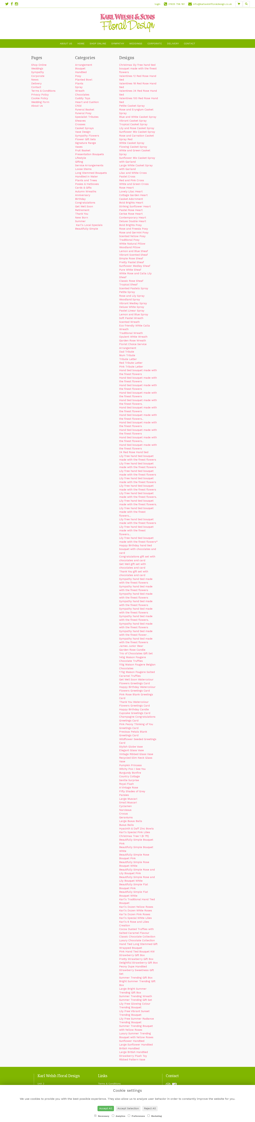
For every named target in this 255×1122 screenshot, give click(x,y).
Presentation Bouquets (89, 154)
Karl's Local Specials (89, 225)
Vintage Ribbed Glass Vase (136, 754)
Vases (79, 146)
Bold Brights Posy (130, 225)
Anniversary (82, 195)
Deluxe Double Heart (132, 221)
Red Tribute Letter (131, 362)
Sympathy (117, 43)
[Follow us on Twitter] (8, 4)
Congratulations (85, 202)
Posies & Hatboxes (87, 184)
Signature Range (85, 143)
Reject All (150, 1108)
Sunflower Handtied (131, 1041)
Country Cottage (129, 776)
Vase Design (83, 131)
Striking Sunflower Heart (135, 206)
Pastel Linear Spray (131, 310)
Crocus (123, 813)
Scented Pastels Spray (133, 288)
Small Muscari (128, 802)
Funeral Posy (83, 113)
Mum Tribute (127, 355)
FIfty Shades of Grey (132, 791)
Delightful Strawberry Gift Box (138, 962)
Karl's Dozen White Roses (135, 910)
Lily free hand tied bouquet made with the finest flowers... (136, 512)
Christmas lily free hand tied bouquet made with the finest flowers (138, 68)
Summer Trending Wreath (135, 996)
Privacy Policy (40, 94)
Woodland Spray (129, 299)
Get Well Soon (84, 206)
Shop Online (98, 43)
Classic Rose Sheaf (131, 280)
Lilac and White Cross (133, 172)
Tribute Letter (128, 359)
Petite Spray (127, 292)
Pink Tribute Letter (131, 366)
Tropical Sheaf (128, 284)
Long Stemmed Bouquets (91, 172)
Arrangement (83, 64)
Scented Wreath (129, 322)
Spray (79, 87)
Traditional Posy (129, 239)
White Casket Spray (131, 143)
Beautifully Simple (86, 228)
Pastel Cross (127, 176)
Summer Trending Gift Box (135, 977)
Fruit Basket (82, 150)
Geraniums (126, 817)
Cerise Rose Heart (131, 213)
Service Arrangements (89, 165)
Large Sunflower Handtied (136, 1044)
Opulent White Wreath (133, 336)
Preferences (138, 1116)
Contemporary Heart (132, 217)
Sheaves (80, 120)
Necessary (103, 1116)
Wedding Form (40, 102)
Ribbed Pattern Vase (132, 1059)
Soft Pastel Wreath (131, 318)
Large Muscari (128, 798)
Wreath (79, 90)
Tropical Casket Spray (133, 124)
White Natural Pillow (132, 243)
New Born (81, 217)
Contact (189, 43)
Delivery (173, 43)
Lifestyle (80, 157)
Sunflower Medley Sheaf (134, 265)
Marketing (156, 1116)
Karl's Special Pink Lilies (134, 832)
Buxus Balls (126, 824)
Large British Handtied (133, 1052)
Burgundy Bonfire (130, 772)
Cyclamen (125, 806)
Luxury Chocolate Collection (137, 940)
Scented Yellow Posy (132, 236)
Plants (79, 83)
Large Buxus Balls (130, 821)
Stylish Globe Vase (131, 746)
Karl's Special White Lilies (135, 918)
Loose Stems (83, 169)
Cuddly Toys (82, 98)
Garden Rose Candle (132, 649)
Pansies (124, 795)
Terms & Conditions (43, 90)
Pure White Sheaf (130, 269)
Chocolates (82, 94)
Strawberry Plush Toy (133, 1055)
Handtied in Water (86, 176)
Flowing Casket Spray (133, 146)
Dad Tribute (126, 351)
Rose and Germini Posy (133, 232)
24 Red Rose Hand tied (133, 452)
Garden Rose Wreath (132, 340)
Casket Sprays (84, 128)
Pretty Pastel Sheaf (131, 262)
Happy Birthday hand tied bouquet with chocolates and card (137, 549)
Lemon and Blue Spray (133, 314)
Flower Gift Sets (85, 139)
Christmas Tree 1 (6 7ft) (134, 836)
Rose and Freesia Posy (133, 228)
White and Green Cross (134, 184)
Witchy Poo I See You (132, 768)
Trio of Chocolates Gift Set (136, 653)
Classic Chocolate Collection (137, 936)
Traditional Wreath (131, 333)
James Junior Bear (131, 646)
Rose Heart (126, 187)
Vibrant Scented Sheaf (133, 254)
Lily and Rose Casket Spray (136, 128)
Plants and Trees (86, 180)
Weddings (135, 43)
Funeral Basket (84, 109)
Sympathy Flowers (87, 135)
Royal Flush (126, 783)
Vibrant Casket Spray (133, 120)
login (157, 4)
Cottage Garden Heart (133, 195)
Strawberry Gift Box (132, 955)
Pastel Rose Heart (131, 210)
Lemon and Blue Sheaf (133, 251)
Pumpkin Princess (130, 765)
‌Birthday (80, 199)
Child (78, 105)
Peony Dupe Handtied (133, 966)
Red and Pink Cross (131, 180)
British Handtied (129, 1048)
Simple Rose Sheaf (131, 258)
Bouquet (80, 68)
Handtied (81, 72)
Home (80, 43)
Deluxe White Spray (131, 307)
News (35, 79)
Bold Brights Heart (131, 202)
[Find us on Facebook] (13, 4)
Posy (78, 76)
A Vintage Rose (128, 787)
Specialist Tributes (87, 116)
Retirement (82, 210)
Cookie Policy (39, 98)
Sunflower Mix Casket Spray (137, 131)
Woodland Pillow (129, 247)
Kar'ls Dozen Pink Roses (134, 914)
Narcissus (125, 810)
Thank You (81, 213)
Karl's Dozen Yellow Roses (136, 906)
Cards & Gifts (83, 187)
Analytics (120, 1116)
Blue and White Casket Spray (137, 116)
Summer (80, 221)
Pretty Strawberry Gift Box (136, 959)
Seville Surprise (129, 780)
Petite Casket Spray (132, 105)
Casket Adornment (131, 199)
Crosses (80, 124)
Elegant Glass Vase (131, 750)
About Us (66, 43)
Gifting (79, 161)
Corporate (154, 43)
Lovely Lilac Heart (131, 191)
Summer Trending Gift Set (135, 999)
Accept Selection (128, 1108)
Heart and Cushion (87, 102)
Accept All (105, 1108)
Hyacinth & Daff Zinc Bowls (136, 828)
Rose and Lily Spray (131, 295)
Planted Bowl (83, 79)
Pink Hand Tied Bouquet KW (137, 951)
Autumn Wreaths (85, 191)
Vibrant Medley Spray (133, 303)
